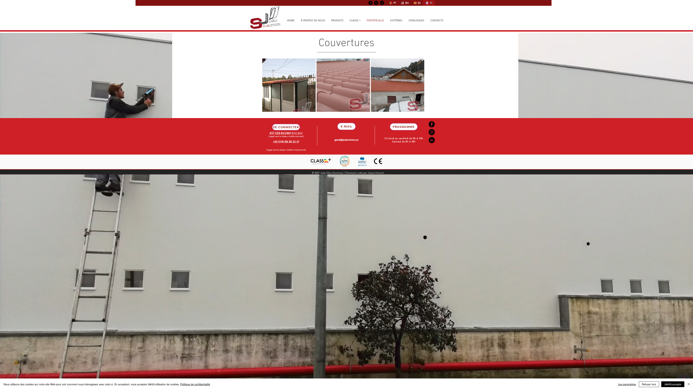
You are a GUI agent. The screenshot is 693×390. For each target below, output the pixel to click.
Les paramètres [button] (627, 384)
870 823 (297, 133)
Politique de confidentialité (195, 384)
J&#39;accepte (672, 384)
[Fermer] (689, 384)
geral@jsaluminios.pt (347, 139)
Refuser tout (649, 384)
